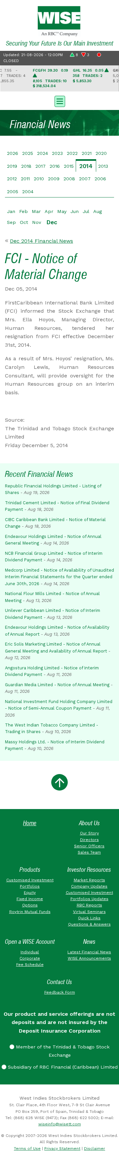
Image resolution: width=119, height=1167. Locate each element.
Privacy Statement (62, 1148)
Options (30, 905)
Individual (29, 952)
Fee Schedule (30, 964)
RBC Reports (89, 905)
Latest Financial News (89, 952)
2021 (87, 153)
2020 (101, 153)
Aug (97, 211)
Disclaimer (94, 1148)
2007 (85, 178)
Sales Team (89, 852)
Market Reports (89, 880)
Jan (11, 211)
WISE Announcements (89, 958)
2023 (57, 153)
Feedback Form (59, 992)
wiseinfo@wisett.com (59, 1124)
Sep (11, 222)
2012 (12, 178)
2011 (25, 178)
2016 (55, 166)
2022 (72, 153)
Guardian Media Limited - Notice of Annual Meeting (57, 684)
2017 (40, 166)
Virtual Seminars (89, 911)
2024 (42, 153)
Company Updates (89, 886)
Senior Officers (89, 846)
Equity (30, 892)
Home (29, 823)
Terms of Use (27, 1148)
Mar (36, 211)
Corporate (30, 958)
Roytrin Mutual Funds (30, 911)
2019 (12, 166)
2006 (100, 178)
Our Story (89, 833)
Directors (89, 839)
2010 (39, 178)
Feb (23, 211)
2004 (27, 191)
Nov (36, 222)
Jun (74, 211)
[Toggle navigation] (59, 100)
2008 (69, 178)
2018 (26, 166)
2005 (12, 191)
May (61, 211)
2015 (69, 166)
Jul (86, 211)
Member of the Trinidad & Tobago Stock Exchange (62, 1051)
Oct (24, 222)
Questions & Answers (89, 924)
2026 (12, 153)
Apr (49, 211)
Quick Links (89, 918)
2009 (54, 178)
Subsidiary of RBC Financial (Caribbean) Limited (62, 1067)
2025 (27, 153)
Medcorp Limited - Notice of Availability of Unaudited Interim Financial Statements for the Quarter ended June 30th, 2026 (59, 577)
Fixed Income (30, 899)
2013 (103, 166)
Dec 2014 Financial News (41, 241)
